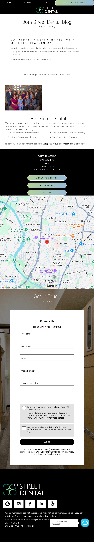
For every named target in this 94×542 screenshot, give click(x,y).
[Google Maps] (7, 504)
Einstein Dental (12, 523)
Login (31, 526)
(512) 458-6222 (52, 449)
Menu (9, 3)
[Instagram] (19, 504)
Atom (61, 74)
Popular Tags (30, 74)
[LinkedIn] (41, 504)
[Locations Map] (47, 242)
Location (27, 3)
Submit (47, 442)
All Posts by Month (48, 74)
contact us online (69, 144)
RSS (68, 74)
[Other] (52, 504)
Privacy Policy (42, 418)
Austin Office (47, 156)
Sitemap (9, 526)
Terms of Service (46, 454)
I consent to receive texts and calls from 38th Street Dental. (48, 413)
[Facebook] (30, 504)
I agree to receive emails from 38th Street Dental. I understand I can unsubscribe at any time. (49, 430)
